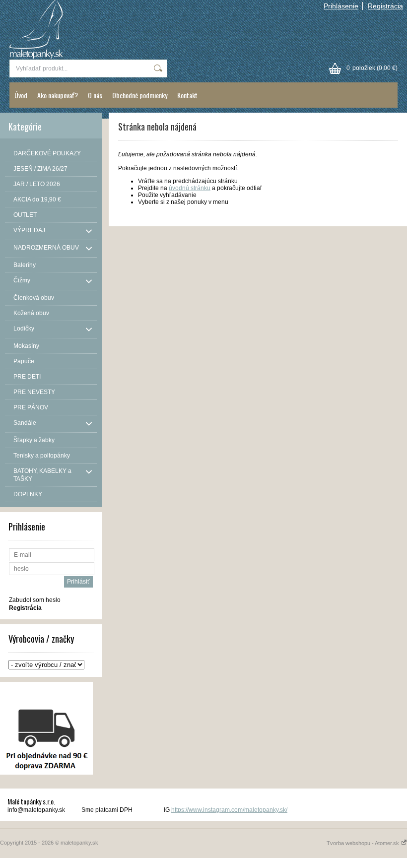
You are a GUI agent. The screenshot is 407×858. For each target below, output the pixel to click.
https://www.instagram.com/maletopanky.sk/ (229, 809)
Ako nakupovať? (57, 95)
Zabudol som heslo (35, 599)
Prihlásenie (341, 6)
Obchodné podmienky (139, 95)
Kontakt (187, 95)
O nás (95, 95)
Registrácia (385, 6)
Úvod (20, 95)
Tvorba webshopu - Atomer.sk (364, 843)
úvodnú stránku (189, 188)
